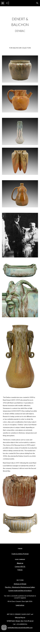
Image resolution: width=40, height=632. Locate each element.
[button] (2, 3)
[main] (20, 24)
